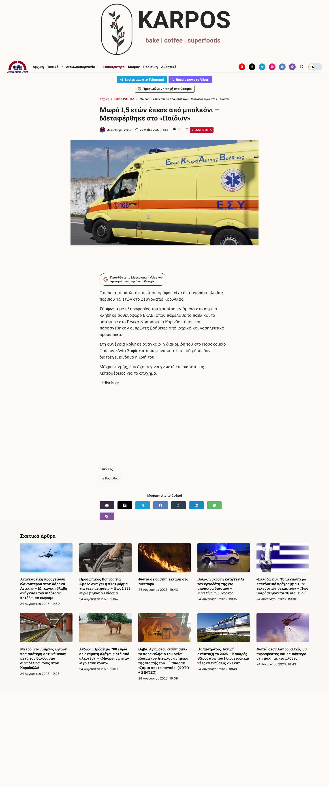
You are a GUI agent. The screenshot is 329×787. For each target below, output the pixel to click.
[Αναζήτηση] (301, 66)
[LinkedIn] (196, 505)
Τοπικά (52, 67)
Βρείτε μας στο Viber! (192, 79)
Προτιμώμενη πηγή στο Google (167, 89)
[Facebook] (282, 66)
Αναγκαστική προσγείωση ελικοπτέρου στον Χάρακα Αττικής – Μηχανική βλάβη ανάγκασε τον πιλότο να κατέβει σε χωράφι (43, 588)
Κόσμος (134, 67)
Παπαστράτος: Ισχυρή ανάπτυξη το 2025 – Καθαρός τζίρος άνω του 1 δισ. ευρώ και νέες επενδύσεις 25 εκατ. (223, 656)
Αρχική (38, 67)
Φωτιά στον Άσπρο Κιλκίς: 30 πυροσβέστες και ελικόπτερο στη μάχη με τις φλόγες (281, 654)
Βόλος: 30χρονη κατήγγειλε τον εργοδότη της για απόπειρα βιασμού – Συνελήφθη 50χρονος (221, 586)
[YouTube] (242, 66)
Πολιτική (150, 67)
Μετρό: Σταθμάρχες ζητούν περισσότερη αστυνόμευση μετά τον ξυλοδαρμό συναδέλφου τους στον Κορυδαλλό (43, 658)
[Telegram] (262, 66)
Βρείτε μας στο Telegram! (144, 79)
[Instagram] (272, 66)
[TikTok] (252, 66)
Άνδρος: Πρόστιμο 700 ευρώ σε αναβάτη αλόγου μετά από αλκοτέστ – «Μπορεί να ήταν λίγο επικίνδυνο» (104, 656)
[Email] (107, 505)
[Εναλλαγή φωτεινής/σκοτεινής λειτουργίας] (315, 66)
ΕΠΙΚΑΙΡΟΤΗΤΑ (202, 129)
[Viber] (292, 66)
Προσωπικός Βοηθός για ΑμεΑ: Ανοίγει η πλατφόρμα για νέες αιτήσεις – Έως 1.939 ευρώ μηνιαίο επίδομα (104, 586)
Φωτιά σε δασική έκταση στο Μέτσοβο (163, 581)
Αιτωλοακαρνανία (80, 67)
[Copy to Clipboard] (178, 505)
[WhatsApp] (214, 505)
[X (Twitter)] (125, 505)
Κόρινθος (110, 478)
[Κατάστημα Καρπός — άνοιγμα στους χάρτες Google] (164, 29)
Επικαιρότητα (114, 67)
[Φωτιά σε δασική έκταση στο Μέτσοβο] (164, 557)
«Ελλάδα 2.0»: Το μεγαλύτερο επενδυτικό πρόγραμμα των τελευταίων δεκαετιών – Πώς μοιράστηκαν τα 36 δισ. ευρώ (282, 586)
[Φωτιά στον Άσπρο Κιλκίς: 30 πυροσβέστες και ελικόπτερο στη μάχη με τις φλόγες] (282, 627)
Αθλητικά (168, 67)
